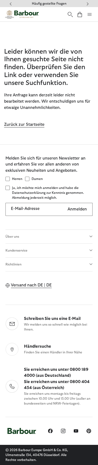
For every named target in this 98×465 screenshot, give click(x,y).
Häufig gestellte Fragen (49, 3)
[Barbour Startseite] (21, 14)
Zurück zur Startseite (24, 125)
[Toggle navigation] (90, 14)
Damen (37, 179)
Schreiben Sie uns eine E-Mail (52, 319)
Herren (17, 179)
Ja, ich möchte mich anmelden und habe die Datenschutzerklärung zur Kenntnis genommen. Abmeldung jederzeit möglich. (48, 192)
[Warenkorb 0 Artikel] (79, 14)
